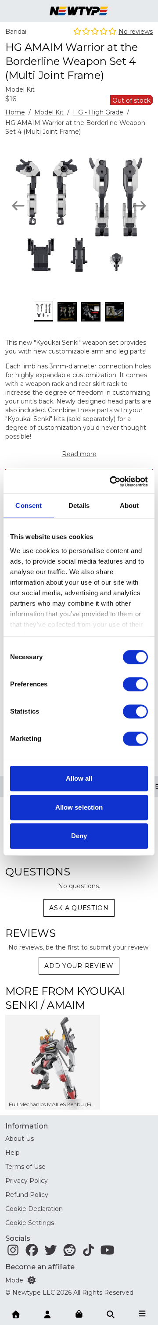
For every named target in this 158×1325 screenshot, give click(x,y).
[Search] (111, 1313)
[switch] (135, 684)
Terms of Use (25, 1167)
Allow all (79, 778)
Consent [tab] (28, 505)
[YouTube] (107, 1252)
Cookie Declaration (34, 1209)
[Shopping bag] (79, 1314)
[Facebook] (32, 1252)
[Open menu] (142, 1313)
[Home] (16, 1313)
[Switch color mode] (31, 1280)
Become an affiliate (40, 1267)
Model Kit (49, 112)
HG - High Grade (98, 112)
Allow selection (79, 807)
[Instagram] (13, 1252)
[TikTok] (88, 1252)
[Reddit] (69, 1252)
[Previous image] (18, 205)
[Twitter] (50, 1252)
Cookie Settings (29, 1223)
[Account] (47, 1313)
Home (15, 112)
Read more (79, 454)
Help (12, 1153)
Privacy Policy (26, 1181)
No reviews (135, 32)
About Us (19, 1139)
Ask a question (79, 908)
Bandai (15, 32)
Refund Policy (26, 1195)
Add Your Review (79, 966)
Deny (79, 835)
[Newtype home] (79, 11)
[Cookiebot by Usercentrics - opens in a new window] (111, 481)
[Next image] (140, 205)
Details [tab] (79, 505)
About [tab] (129, 505)
